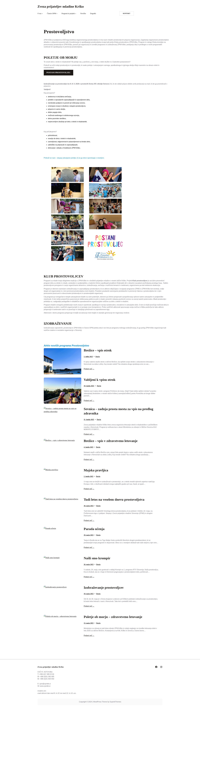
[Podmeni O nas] (42, 13)
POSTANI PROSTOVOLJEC (58, 72)
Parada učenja (94, 529)
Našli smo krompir (97, 558)
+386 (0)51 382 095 (47, 676)
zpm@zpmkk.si (45, 684)
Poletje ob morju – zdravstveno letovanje (113, 617)
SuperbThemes (115, 702)
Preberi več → (89, 369)
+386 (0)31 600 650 (47, 679)
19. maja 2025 (89, 594)
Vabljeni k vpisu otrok (99, 380)
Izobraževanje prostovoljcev (104, 587)
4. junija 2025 (88, 447)
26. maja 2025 (89, 564)
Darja (98, 356)
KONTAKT (126, 13)
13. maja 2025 (89, 623)
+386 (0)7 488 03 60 (46, 674)
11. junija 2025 (89, 419)
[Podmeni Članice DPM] (57, 13)
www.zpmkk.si (45, 686)
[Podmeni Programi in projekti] (75, 13)
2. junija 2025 (88, 476)
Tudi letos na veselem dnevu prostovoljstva (114, 499)
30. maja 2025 (89, 506)
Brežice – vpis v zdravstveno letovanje (111, 441)
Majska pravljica (96, 470)
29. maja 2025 (89, 535)
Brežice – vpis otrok (98, 350)
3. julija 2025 (88, 356)
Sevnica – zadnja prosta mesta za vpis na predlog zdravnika (118, 411)
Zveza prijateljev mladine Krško (61, 6)
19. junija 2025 (89, 386)
